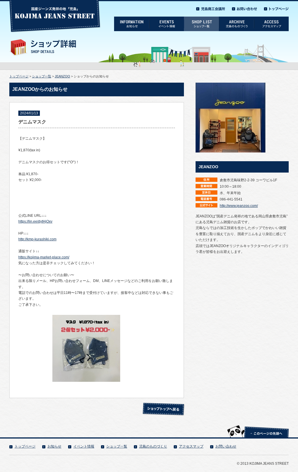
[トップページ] (276, 7)
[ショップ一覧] (201, 19)
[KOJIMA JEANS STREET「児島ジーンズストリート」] (55, 2)
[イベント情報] (166, 19)
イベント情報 (83, 446)
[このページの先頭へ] (258, 425)
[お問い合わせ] (244, 7)
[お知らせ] (131, 19)
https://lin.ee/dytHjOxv (35, 221)
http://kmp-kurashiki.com (37, 239)
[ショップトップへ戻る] (163, 404)
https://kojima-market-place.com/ (43, 257)
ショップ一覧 (41, 76)
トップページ (19, 76)
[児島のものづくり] (236, 19)
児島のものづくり (153, 446)
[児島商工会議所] (210, 7)
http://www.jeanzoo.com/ (239, 206)
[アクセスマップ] (271, 19)
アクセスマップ (191, 446)
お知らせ (54, 446)
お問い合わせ (225, 446)
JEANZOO (62, 76)
